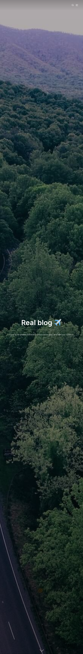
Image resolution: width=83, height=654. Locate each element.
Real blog (37, 322)
